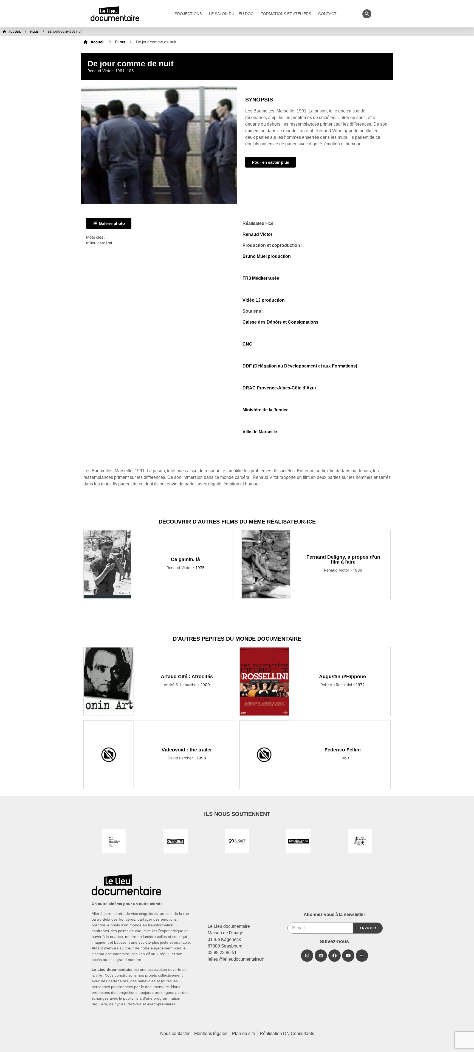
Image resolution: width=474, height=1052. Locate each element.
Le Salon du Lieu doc (231, 14)
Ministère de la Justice (265, 410)
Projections (188, 14)
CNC (247, 344)
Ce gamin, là (185, 559)
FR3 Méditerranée (260, 278)
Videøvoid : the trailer (187, 750)
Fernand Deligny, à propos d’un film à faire (343, 559)
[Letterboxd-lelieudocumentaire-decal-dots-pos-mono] (362, 955)
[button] (366, 13)
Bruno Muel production (266, 256)
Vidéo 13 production (263, 300)
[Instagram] (307, 955)
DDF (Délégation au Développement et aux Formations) (299, 366)
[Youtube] (348, 955)
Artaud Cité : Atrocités (187, 676)
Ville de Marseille (259, 431)
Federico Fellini (343, 750)
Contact (327, 14)
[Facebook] (334, 955)
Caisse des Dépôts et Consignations (280, 322)
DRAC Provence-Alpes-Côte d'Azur (279, 388)
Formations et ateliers (286, 14)
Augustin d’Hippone (342, 676)
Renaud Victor (257, 234)
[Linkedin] (321, 955)
